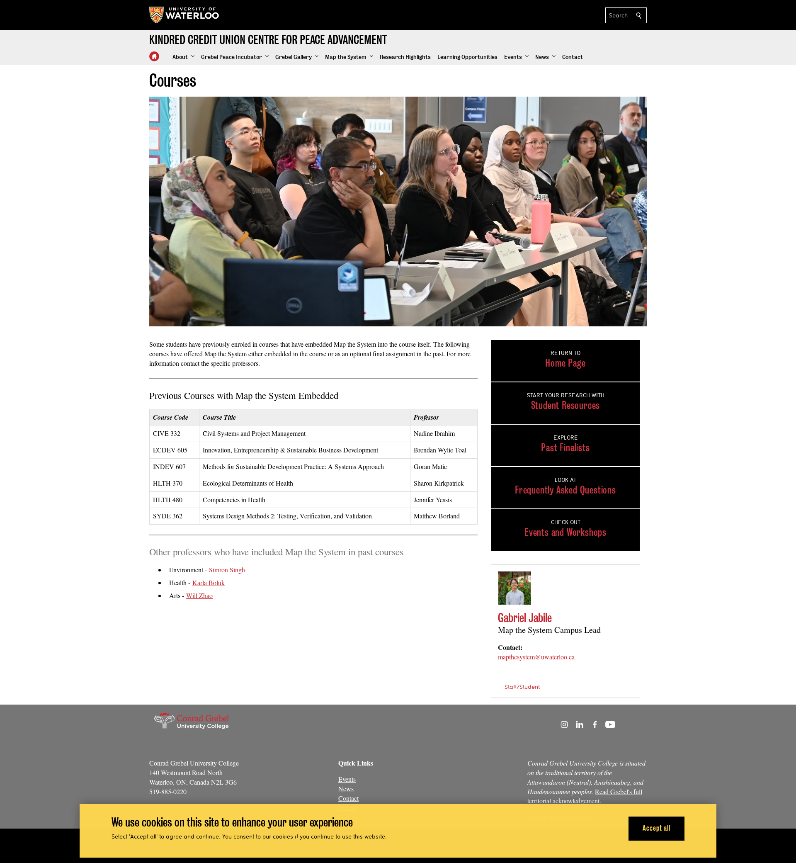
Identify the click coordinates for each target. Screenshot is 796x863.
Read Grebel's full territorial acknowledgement (584, 796)
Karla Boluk (208, 582)
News (346, 788)
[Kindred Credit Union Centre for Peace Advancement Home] (154, 56)
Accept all (656, 828)
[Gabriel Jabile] (514, 587)
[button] (183, 57)
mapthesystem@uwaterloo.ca (536, 656)
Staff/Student (522, 686)
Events (347, 779)
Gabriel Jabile (525, 617)
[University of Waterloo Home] (184, 15)
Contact (348, 798)
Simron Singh (227, 569)
